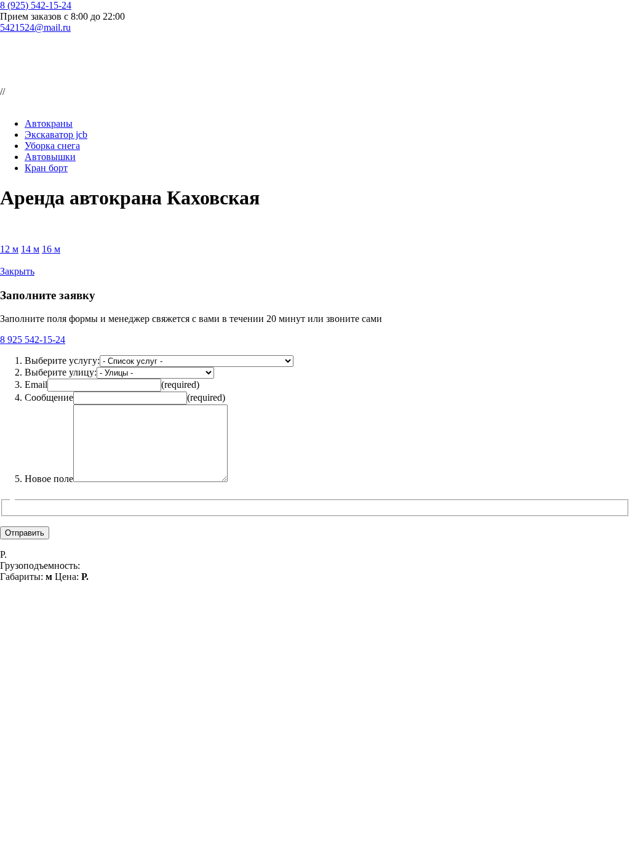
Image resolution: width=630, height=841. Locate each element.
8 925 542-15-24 (32, 339)
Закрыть (17, 271)
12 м (9, 249)
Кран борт (46, 168)
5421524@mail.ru (35, 27)
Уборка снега (52, 145)
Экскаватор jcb (56, 134)
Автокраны (49, 123)
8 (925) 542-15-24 (35, 5)
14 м (30, 249)
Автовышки (50, 156)
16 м (51, 249)
